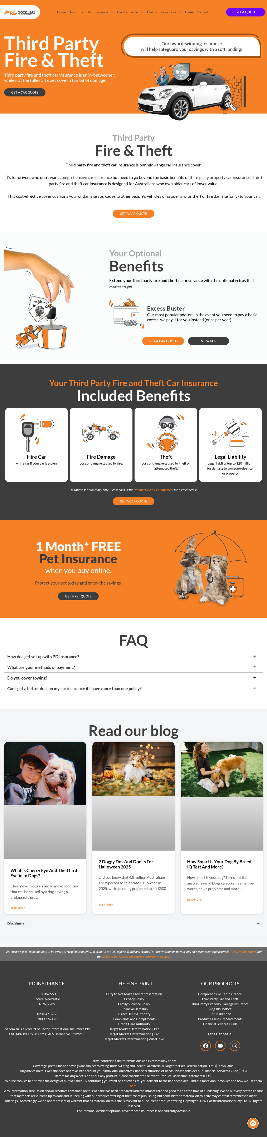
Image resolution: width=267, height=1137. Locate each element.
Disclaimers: (16, 923)
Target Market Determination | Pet (134, 1029)
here (133, 1086)
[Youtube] (220, 1046)
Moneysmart (247, 951)
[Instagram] (235, 1046)
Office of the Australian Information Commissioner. (136, 956)
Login (189, 12)
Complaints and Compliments (134, 1019)
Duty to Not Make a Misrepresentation (134, 994)
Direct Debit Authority (134, 1014)
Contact (202, 12)
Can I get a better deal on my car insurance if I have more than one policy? (74, 688)
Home (61, 12)
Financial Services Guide (220, 1024)
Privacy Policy (134, 999)
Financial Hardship (134, 1009)
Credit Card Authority (134, 1024)
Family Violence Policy (134, 1004)
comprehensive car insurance (86, 177)
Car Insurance (127, 12)
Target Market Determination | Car (134, 1034)
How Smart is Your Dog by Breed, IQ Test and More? (219, 864)
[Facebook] (205, 1046)
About (74, 12)
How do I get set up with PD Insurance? (43, 656)
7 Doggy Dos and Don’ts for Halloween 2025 (126, 864)
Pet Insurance (98, 12)
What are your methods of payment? (41, 667)
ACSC (233, 951)
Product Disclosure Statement (153, 490)
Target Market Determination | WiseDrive (134, 1039)
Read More (17, 908)
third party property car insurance (219, 177)
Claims (152, 12)
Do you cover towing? (27, 677)
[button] (133, 656)
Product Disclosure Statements (220, 1019)
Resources (168, 12)
